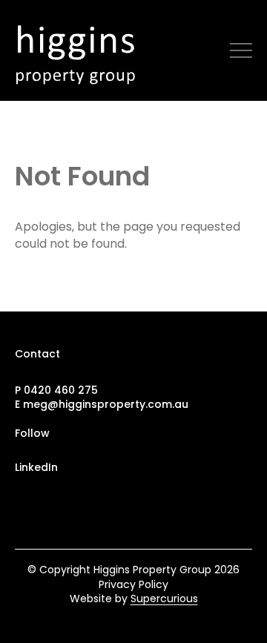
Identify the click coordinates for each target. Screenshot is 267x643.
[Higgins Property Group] (80, 50)
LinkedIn (36, 467)
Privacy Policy (133, 584)
